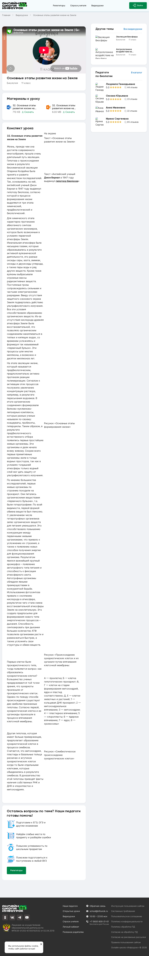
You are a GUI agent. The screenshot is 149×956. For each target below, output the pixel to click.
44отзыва (132, 87)
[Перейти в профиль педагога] (118, 87)
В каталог (136, 72)
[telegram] (20, 917)
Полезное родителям (73, 932)
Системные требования (123, 911)
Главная (6, 15)
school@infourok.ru (99, 911)
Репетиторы (59, 5)
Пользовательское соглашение (126, 916)
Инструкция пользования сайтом (127, 906)
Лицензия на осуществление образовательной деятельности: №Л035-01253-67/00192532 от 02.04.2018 (33, 928)
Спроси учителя (78, 5)
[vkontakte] (12, 917)
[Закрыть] (41, 944)
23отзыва (132, 99)
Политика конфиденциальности (126, 921)
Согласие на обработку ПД (124, 932)
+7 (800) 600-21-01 (99, 921)
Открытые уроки (71, 911)
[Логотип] (14, 5)
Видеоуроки (97, 5)
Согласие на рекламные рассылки (128, 937)
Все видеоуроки (133, 29)
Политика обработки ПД (123, 926)
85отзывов (133, 122)
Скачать (29, 111)
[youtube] (27, 917)
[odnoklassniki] (5, 917)
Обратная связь (97, 906)
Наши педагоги (70, 906)
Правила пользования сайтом (126, 942)
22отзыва (132, 111)
